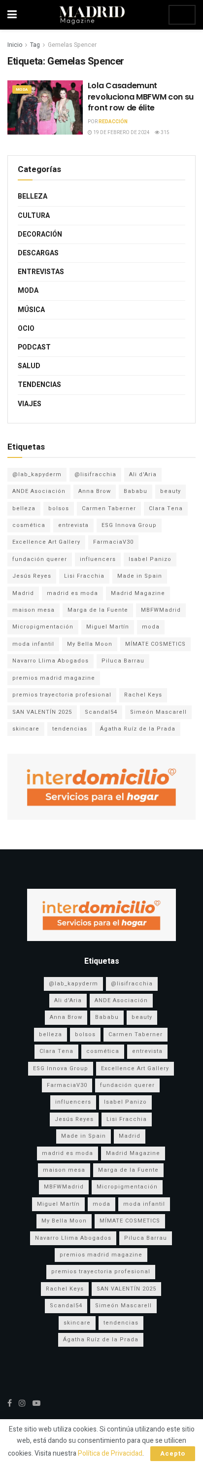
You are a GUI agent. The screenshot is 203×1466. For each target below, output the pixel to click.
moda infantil (33, 644)
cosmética (28, 525)
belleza (23, 508)
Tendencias (39, 385)
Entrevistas (41, 272)
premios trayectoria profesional (61, 695)
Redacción (113, 121)
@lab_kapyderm (37, 474)
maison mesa (33, 610)
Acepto (172, 1453)
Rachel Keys (143, 695)
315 (164, 132)
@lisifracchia (95, 474)
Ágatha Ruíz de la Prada (137, 729)
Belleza (32, 196)
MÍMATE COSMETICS (155, 644)
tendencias (69, 729)
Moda (22, 89)
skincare (25, 729)
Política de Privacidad (110, 1453)
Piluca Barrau (123, 661)
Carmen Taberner (109, 508)
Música (31, 310)
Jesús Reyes (31, 576)
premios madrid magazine (53, 678)
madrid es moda (72, 593)
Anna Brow (94, 491)
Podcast (34, 347)
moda (151, 627)
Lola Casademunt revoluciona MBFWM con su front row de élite (141, 96)
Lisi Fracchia (84, 576)
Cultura (34, 215)
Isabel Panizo (150, 559)
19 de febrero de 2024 (121, 132)
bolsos (58, 508)
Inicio (14, 44)
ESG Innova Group (129, 525)
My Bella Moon (89, 644)
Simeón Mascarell (158, 712)
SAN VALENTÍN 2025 (42, 712)
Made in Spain (139, 576)
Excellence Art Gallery (46, 542)
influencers (98, 559)
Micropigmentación (42, 627)
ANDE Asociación (39, 491)
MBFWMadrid (161, 610)
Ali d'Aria (143, 474)
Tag (35, 44)
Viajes (29, 404)
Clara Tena (166, 508)
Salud (29, 366)
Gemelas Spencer (72, 44)
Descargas (38, 253)
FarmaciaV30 (113, 542)
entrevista (73, 525)
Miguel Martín (107, 627)
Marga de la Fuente (98, 610)
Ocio (26, 328)
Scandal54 (101, 712)
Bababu (135, 491)
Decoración (40, 234)
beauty (170, 491)
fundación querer (39, 559)
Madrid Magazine (138, 593)
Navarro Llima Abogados (50, 661)
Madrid (23, 593)
